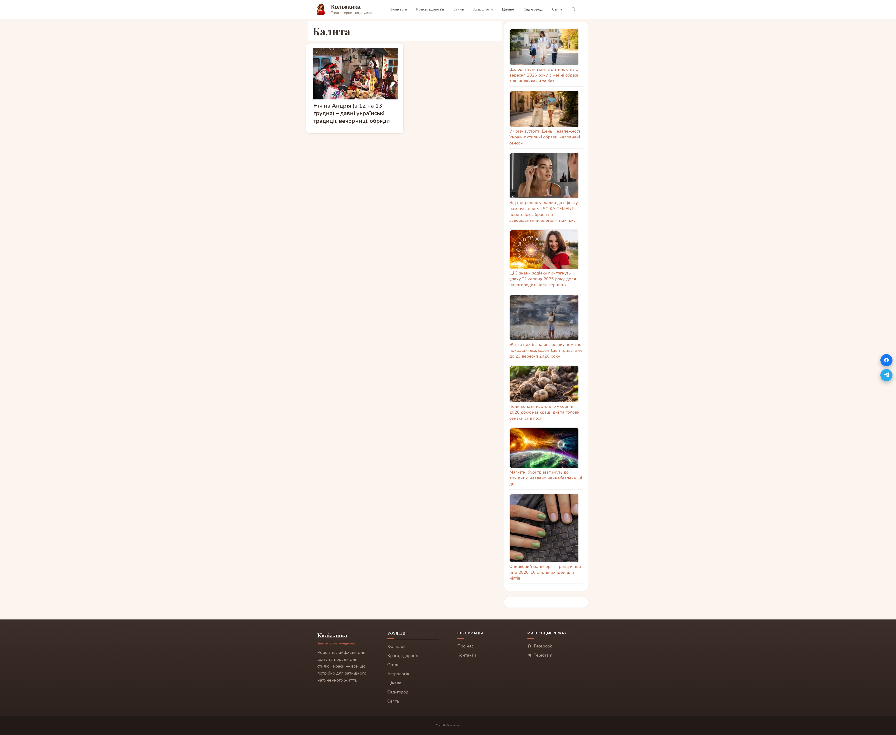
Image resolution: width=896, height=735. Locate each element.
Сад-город (533, 9)
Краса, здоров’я (430, 9)
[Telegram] (886, 375)
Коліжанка (345, 7)
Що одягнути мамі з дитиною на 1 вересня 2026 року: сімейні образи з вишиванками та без (544, 75)
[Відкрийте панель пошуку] (573, 9)
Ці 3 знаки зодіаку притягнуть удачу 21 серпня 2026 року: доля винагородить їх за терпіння (542, 279)
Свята (557, 9)
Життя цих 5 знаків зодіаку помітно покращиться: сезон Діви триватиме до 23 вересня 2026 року (546, 350)
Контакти (466, 655)
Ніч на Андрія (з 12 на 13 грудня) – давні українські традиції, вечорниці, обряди (351, 113)
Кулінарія (398, 9)
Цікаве (508, 9)
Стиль (458, 9)
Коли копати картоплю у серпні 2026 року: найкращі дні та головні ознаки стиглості (545, 412)
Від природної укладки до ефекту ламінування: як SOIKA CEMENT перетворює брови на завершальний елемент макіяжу (543, 211)
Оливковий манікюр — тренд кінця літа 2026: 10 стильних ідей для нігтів (545, 572)
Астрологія (483, 9)
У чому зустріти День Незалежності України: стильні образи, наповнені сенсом (545, 137)
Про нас (465, 646)
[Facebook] (886, 360)
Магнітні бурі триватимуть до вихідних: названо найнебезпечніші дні (545, 478)
